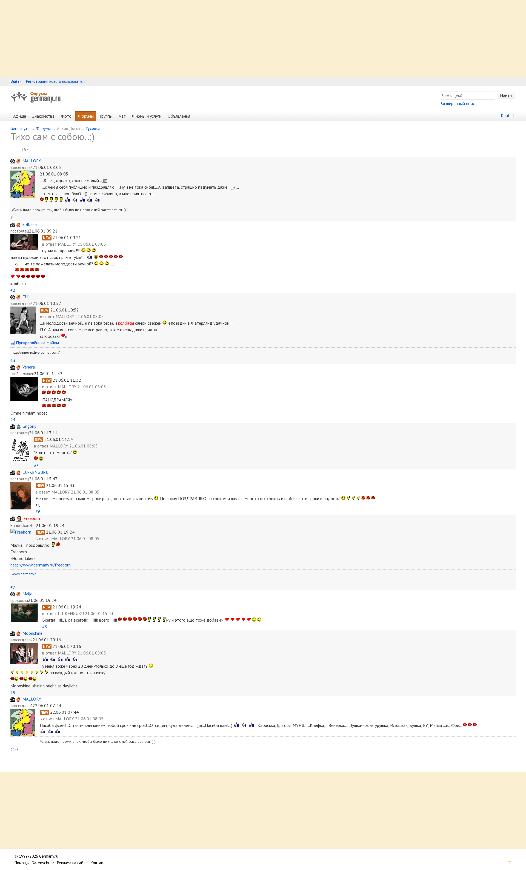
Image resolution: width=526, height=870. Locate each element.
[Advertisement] (164, 38)
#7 (12, 587)
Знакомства (43, 116)
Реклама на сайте (72, 862)
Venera (28, 367)
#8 (44, 626)
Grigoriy (29, 426)
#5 (36, 465)
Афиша (19, 116)
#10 (14, 749)
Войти (16, 81)
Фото (66, 116)
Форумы (38, 93)
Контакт (98, 862)
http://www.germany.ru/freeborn (40, 565)
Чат (122, 116)
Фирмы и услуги (146, 116)
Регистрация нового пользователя (56, 81)
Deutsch (508, 115)
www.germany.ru (25, 573)
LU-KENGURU (35, 472)
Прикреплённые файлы (37, 342)
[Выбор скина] (508, 862)
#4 (12, 419)
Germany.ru (20, 128)
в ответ (50, 244)
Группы (106, 116)
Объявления (179, 116)
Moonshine (32, 633)
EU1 (26, 296)
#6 (38, 511)
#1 (12, 217)
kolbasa (29, 224)
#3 (12, 360)
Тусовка (92, 128)
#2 (12, 290)
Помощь (22, 862)
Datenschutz (43, 862)
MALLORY (31, 160)
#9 (12, 692)
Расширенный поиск (458, 103)
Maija (27, 593)
